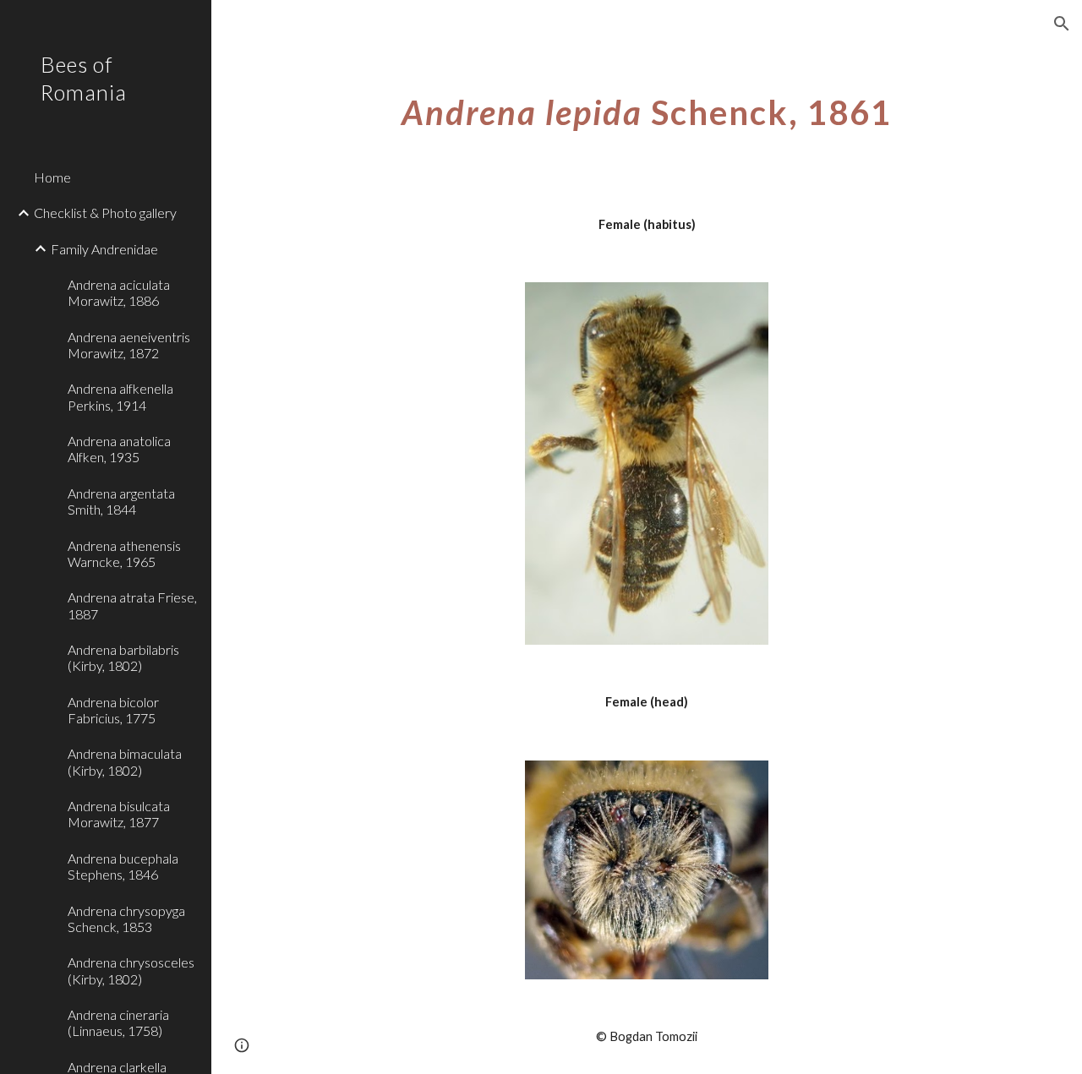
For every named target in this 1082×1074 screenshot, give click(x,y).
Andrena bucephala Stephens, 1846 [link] (123, 866)
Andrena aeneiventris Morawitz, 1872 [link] (129, 345)
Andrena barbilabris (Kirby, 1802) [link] (123, 657)
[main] (647, 105)
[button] (1061, 23)
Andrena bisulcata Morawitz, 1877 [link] (119, 814)
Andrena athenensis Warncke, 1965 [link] (124, 553)
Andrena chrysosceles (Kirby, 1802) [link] (131, 970)
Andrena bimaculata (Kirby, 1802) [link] (125, 761)
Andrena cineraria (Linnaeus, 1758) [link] (118, 1022)
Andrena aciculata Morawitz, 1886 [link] (119, 292)
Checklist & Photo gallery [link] (105, 212)
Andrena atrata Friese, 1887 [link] (132, 605)
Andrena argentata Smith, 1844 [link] (121, 501)
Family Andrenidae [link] (104, 249)
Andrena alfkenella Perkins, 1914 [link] (120, 396)
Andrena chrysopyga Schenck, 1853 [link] (126, 918)
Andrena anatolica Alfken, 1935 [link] (119, 449)
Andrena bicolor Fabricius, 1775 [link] (113, 710)
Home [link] (52, 177)
